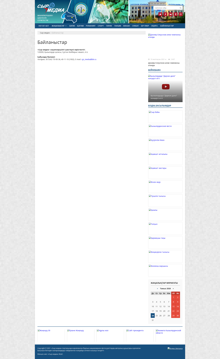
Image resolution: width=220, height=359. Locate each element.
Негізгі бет (44, 26)
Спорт (101, 26)
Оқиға (154, 26)
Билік (72, 26)
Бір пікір (145, 26)
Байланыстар (167, 26)
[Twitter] (160, 14)
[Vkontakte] (170, 14)
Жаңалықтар (58, 26)
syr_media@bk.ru (89, 59)
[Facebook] (165, 14)
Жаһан (126, 26)
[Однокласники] (175, 14)
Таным (117, 26)
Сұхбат (135, 26)
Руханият (90, 26)
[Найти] (180, 8)
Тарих (109, 26)
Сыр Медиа (50, 8)
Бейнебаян (154, 70)
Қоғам (80, 26)
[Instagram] (181, 14)
